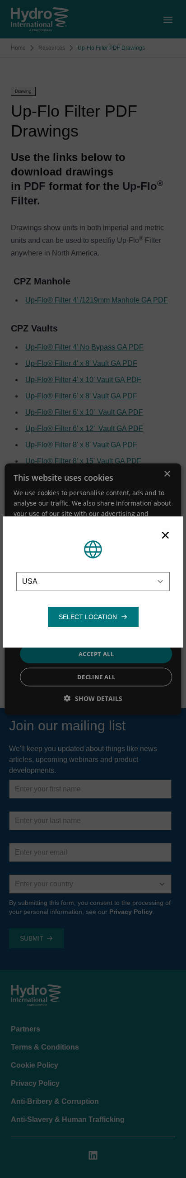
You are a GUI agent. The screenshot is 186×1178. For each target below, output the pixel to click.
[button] (88, 616)
